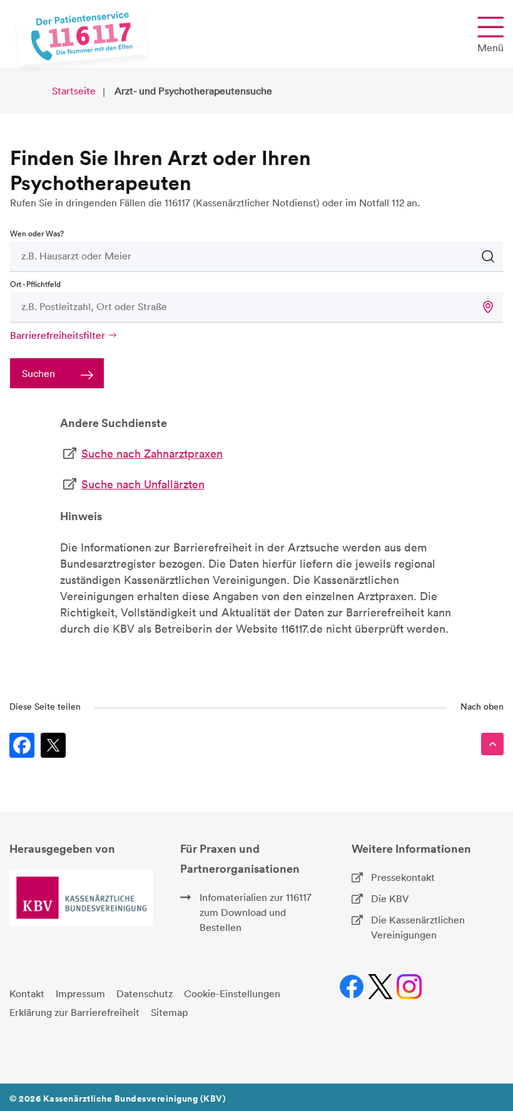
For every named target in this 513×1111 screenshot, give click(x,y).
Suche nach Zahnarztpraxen (152, 453)
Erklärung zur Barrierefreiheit (74, 1012)
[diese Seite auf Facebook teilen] (21, 745)
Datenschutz (144, 993)
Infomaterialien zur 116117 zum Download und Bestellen (256, 912)
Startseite (74, 90)
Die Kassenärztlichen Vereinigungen (418, 927)
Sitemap (169, 1012)
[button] (487, 306)
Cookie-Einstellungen (232, 993)
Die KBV (390, 898)
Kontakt (26, 993)
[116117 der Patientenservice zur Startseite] (81, 36)
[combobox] (217, 256)
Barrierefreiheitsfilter (57, 335)
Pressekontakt (403, 877)
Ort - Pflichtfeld (35, 284)
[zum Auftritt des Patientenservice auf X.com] (381, 987)
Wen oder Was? (37, 233)
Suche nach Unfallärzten (143, 484)
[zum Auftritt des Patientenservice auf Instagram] (409, 987)
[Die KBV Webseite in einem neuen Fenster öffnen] (81, 898)
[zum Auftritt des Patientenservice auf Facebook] (352, 987)
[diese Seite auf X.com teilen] (53, 745)
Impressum (80, 993)
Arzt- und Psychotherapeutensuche (193, 90)
